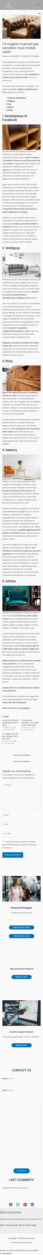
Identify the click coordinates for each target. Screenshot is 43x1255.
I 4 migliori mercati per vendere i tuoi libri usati (10, 736)
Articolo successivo (21, 761)
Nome (8, 1078)
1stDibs (10, 110)
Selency (10, 107)
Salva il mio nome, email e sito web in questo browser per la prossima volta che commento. (19, 845)
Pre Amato (25, 56)
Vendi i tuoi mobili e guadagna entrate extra (10, 722)
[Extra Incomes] (8, 5)
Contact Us (21, 1171)
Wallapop (11, 101)
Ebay (9, 104)
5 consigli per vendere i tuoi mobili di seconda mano (30, 722)
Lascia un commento (10, 56)
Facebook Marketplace (16, 98)
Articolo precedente (21, 755)
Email (8, 1090)
